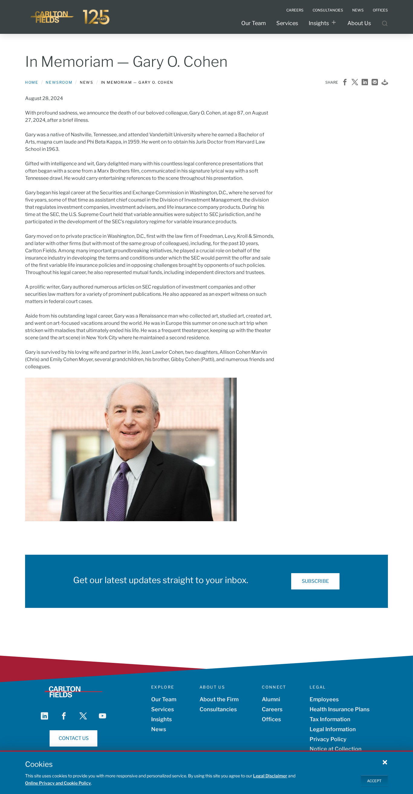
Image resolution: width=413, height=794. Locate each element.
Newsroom (59, 82)
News (158, 729)
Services (287, 23)
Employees (324, 699)
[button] (385, 762)
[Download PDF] (385, 82)
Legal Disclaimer (270, 775)
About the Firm (219, 699)
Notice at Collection (336, 749)
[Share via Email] (375, 82)
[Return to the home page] (70, 17)
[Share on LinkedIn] (365, 82)
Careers (272, 709)
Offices (271, 719)
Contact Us (74, 738)
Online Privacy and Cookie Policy (58, 783)
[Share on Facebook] (345, 82)
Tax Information (330, 719)
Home (31, 82)
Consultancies (218, 709)
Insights (319, 23)
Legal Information (333, 729)
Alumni (271, 699)
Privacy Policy (328, 739)
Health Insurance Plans (339, 709)
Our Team (253, 23)
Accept (374, 780)
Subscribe (315, 581)
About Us (359, 23)
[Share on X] (355, 82)
